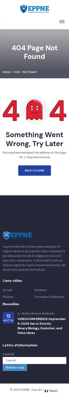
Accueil (7, 290)
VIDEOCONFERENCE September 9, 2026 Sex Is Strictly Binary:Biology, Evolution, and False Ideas (42, 326)
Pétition (8, 297)
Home (6, 72)
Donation (40, 290)
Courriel (8, 354)
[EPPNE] (34, 8)
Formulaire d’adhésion (49, 297)
